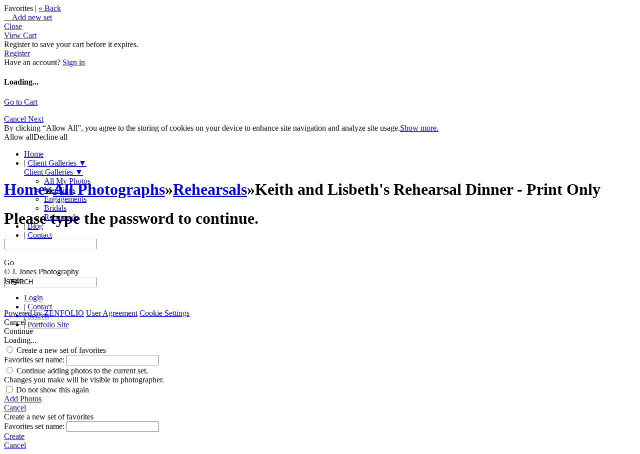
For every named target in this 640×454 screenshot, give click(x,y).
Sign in (73, 62)
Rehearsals (210, 189)
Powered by (44, 313)
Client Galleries (57, 163)
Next (36, 119)
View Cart (20, 35)
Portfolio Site (48, 324)
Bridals (55, 208)
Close (13, 26)
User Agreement (112, 313)
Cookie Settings (165, 313)
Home (34, 154)
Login (33, 297)
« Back (49, 8)
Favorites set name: (35, 359)
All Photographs (109, 189)
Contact (40, 235)
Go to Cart (21, 102)
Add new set (28, 17)
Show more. (419, 128)
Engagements (65, 199)
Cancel (16, 119)
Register (17, 53)
